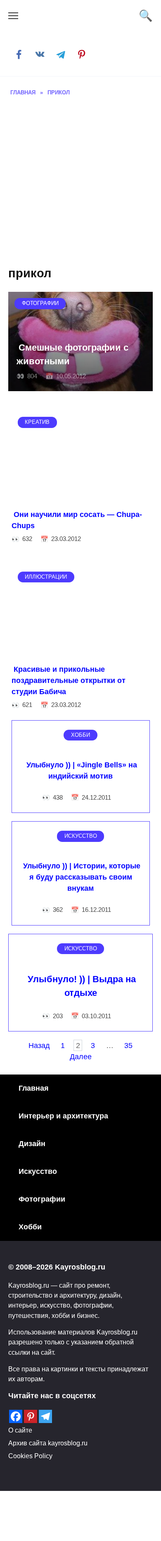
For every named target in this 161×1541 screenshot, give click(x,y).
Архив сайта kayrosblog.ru (48, 1443)
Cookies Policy (30, 1455)
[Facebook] (15, 1416)
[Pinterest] (30, 1416)
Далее (81, 1056)
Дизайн (32, 1144)
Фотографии (42, 1199)
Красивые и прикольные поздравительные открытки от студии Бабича (68, 680)
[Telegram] (45, 1416)
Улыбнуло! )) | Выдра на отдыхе (82, 986)
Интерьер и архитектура (63, 1116)
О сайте (20, 1430)
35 (128, 1045)
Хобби (30, 1227)
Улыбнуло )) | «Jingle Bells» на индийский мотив (81, 770)
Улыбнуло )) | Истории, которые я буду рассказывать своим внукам (81, 877)
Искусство (38, 1171)
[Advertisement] (80, 181)
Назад (39, 1045)
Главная (34, 1088)
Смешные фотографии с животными (72, 354)
